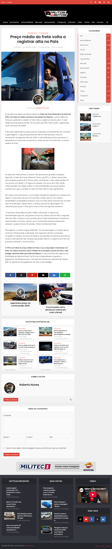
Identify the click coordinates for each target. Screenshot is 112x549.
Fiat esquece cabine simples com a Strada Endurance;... (49, 491)
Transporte (61, 22)
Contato (9, 2)
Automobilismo (27, 22)
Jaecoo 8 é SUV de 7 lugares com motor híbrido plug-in (61, 347)
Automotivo (14, 22)
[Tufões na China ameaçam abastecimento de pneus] (86, 117)
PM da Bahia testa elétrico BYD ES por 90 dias (24, 516)
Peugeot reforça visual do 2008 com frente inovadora (60, 531)
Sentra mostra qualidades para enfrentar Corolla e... (61, 517)
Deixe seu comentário (50, 497)
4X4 (93, 22)
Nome (7, 437)
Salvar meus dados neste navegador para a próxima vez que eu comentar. (36, 448)
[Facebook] (91, 519)
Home (3, 2)
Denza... (96, 136)
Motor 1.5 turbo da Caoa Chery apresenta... (13, 504)
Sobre (5, 22)
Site (50, 437)
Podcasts (71, 22)
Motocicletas (49, 22)
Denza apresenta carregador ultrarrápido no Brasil (62, 332)
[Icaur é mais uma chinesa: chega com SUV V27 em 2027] (86, 127)
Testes (87, 22)
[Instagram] (80, 519)
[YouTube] (86, 519)
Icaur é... (96, 126)
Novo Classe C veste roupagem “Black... (60, 504)
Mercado (38, 22)
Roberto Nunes (31, 47)
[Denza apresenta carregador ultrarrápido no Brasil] (86, 137)
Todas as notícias (11, 400)
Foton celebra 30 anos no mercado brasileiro (26, 346)
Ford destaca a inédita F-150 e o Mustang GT (60, 362)
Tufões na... (97, 116)
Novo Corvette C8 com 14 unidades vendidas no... (13, 527)
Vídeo (79, 22)
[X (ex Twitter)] (97, 519)
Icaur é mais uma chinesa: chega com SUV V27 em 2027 (26, 332)
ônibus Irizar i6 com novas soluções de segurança (25, 362)
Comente (7, 415)
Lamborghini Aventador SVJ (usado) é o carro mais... (13, 491)
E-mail (29, 437)
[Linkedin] (103, 519)
